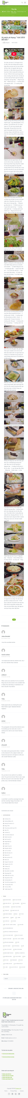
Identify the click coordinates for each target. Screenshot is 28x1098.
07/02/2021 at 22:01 (5, 746)
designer (8, 42)
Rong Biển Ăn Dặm (7, 956)
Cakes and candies (7, 914)
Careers (22, 1091)
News (6, 859)
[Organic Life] (5, 2)
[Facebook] (9, 1094)
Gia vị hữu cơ (6, 921)
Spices (23, 956)
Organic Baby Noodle (8, 953)
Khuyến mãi (7, 848)
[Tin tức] (14, 993)
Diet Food (7, 839)
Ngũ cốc (17, 942)
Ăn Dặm (6, 819)
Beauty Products (8, 823)
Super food (5, 960)
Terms (5, 1091)
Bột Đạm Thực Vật (14, 910)
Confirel (6, 832)
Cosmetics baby (8, 834)
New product (8, 857)
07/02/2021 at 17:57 (5, 722)
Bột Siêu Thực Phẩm (16, 906)
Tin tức (6, 886)
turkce (3, 793)
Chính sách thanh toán (7, 1079)
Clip (5, 830)
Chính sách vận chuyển (7, 1075)
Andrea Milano (8, 821)
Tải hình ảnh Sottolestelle (8, 1053)
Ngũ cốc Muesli (15, 945)
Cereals (15, 914)
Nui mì (22, 945)
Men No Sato (8, 852)
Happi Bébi (7, 841)
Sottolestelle (8, 880)
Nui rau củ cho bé (7, 949)
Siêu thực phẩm (17, 956)
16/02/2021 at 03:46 (5, 794)
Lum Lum (7, 850)
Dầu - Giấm (17, 917)
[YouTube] (19, 1094)
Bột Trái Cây (6, 910)
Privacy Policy (13, 1091)
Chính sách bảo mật (7, 1077)
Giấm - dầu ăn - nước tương (9, 924)
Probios (6, 866)
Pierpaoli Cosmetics (20, 953)
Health (6, 843)
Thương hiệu (8, 884)
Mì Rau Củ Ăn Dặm (7, 938)
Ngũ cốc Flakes (6, 945)
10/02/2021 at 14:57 (5, 770)
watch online (5, 654)
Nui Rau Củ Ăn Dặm (17, 949)
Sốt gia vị (20, 960)
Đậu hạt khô (22, 967)
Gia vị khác (13, 921)
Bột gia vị (23, 903)
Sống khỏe (7, 877)
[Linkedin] (15, 1094)
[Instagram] (12, 1094)
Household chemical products (10, 931)
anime (3, 721)
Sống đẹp (7, 873)
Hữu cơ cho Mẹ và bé (8, 935)
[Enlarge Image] (14, 27)
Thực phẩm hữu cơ (18, 963)
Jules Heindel (5, 636)
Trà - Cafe (5, 967)
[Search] (22, 2)
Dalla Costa (7, 837)
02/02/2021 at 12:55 (5, 656)
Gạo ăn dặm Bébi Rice (8, 928)
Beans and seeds (7, 899)
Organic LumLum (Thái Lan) (15, 988)
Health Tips (7, 846)
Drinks (12, 917)
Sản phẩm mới (8, 871)
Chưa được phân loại (9, 828)
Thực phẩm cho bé (7, 963)
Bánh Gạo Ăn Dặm (17, 899)
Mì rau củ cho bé (19, 935)
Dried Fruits (6, 917)
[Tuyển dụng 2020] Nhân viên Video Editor (12, 998)
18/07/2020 (14, 42)
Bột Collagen (16, 903)
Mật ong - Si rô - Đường (18, 938)
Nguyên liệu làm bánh (8, 942)
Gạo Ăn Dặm (20, 924)
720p (3, 699)
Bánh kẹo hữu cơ (7, 903)
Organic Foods (8, 862)
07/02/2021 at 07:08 (5, 676)
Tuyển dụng (7, 889)
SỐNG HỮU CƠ (8, 875)
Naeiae (6, 855)
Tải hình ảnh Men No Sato (8, 1056)
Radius (6, 868)
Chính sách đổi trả (6, 1074)
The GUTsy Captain (9, 882)
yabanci (3, 675)
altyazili (4, 745)
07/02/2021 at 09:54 (5, 700)
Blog (6, 825)
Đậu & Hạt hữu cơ (13, 967)
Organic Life (7, 864)
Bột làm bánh (6, 906)
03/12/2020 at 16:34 (5, 638)
